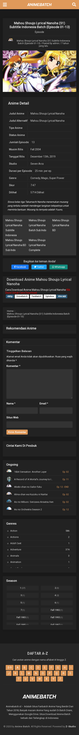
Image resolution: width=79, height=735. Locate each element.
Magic (44, 178)
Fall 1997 (57, 624)
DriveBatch (22, 296)
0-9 (10, 667)
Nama (10, 403)
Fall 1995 (23, 624)
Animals (39, 555)
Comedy (35, 178)
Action (39, 530)
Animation (39, 562)
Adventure (39, 549)
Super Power (56, 178)
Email (44, 403)
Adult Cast (39, 543)
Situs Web (12, 417)
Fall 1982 (57, 610)
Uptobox (50, 296)
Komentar (13, 366)
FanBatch (36, 296)
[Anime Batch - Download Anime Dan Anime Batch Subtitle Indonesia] (39, 7)
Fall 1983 (23, 617)
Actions (39, 537)
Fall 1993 (57, 617)
